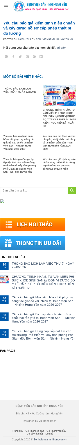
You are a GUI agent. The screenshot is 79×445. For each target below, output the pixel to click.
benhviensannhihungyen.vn (54, 39)
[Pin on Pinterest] (34, 57)
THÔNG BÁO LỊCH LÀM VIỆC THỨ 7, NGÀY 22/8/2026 (43, 265)
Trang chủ (17, 430)
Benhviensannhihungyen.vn (50, 439)
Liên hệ (49, 433)
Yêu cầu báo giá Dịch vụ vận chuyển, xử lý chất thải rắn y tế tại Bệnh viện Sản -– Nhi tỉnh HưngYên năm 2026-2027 (43, 317)
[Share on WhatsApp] (6, 57)
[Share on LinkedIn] (41, 57)
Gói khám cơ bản (34, 430)
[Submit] (72, 191)
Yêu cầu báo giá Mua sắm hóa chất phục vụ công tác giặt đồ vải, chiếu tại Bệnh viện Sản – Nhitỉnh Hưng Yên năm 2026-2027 (42, 300)
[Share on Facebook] (13, 57)
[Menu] (6, 6)
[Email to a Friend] (27, 57)
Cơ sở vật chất (35, 433)
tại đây (61, 47)
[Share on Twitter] (20, 57)
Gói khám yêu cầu (56, 430)
